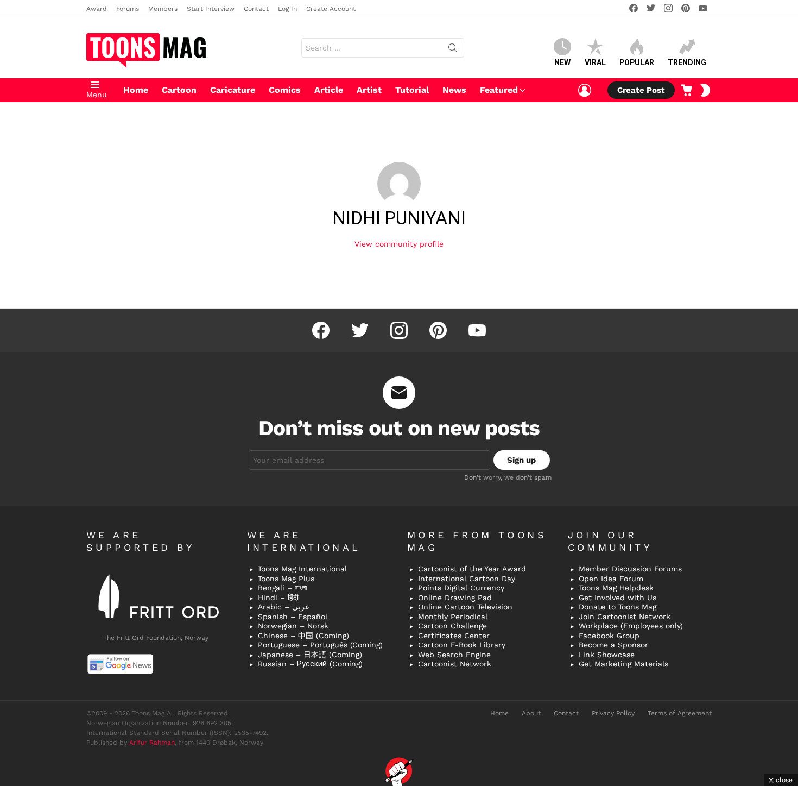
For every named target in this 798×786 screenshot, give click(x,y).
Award (96, 8)
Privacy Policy (613, 713)
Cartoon (179, 90)
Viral (595, 62)
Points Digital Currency (461, 587)
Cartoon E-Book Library (461, 644)
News (454, 90)
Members (163, 8)
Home (135, 90)
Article (328, 90)
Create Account (331, 8)
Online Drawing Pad (455, 597)
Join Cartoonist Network (624, 616)
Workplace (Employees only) (631, 625)
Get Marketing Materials (623, 663)
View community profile (399, 244)
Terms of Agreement (680, 713)
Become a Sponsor (613, 644)
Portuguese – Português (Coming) (320, 644)
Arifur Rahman (152, 742)
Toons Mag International (302, 568)
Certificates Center (454, 635)
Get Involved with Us (617, 597)
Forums (127, 8)
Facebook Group (609, 635)
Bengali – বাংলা (282, 587)
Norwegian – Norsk (293, 625)
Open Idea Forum (611, 578)
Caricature (232, 90)
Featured (499, 90)
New (562, 62)
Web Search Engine (454, 654)
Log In (287, 8)
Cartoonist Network (454, 663)
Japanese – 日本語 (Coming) (310, 654)
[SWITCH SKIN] (705, 90)
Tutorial (412, 90)
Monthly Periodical (452, 616)
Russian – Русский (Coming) (310, 663)
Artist (369, 90)
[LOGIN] (584, 90)
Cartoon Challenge (452, 625)
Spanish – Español (292, 616)
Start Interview (211, 8)
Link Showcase (607, 654)
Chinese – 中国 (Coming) (303, 635)
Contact (256, 8)
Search (453, 50)
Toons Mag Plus (286, 578)
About (531, 713)
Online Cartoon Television (465, 606)
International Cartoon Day (466, 578)
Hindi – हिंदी (278, 597)
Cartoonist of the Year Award (472, 568)
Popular (636, 62)
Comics (285, 90)
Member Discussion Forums (630, 568)
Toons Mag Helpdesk (616, 587)
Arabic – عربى (283, 606)
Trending (687, 62)
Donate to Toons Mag (617, 606)
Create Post (641, 90)
